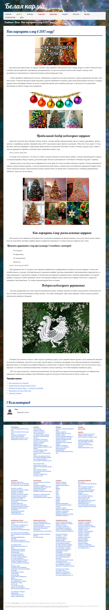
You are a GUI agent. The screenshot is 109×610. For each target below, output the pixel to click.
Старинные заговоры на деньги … (20, 490)
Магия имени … (15, 573)
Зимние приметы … (83, 539)
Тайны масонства (39, 520)
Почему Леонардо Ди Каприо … (42, 456)
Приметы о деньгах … (84, 534)
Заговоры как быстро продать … (20, 494)
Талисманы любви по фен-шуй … (42, 487)
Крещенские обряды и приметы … (65, 514)
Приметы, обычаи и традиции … (87, 546)
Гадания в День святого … (63, 485)
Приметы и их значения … (85, 522)
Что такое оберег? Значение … (86, 441)
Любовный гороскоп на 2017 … (19, 439)
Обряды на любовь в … (62, 445)
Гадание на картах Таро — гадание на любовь (26, 388)
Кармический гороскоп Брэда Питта (22, 385)
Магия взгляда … (15, 575)
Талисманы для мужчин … (40, 496)
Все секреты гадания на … (63, 515)
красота (76, 14)
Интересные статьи (17, 520)
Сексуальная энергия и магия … (42, 526)
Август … (58, 496)
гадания (41, 14)
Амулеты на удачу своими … (41, 441)
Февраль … (58, 488)
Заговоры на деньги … (17, 488)
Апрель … (58, 490)
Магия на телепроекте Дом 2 (64, 522)
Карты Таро (81, 429)
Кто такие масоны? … (39, 525)
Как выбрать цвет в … (16, 545)
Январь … (58, 502)
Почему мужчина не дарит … (64, 541)
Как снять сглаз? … (38, 476)
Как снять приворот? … (62, 534)
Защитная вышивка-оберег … (86, 440)
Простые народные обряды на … (65, 436)
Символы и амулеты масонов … (42, 523)
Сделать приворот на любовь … (65, 523)
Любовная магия (61, 520)
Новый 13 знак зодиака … (18, 436)
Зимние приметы (15, 393)
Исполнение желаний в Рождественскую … (17, 511)
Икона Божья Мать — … (84, 499)
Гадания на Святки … (61, 508)
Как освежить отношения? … (64, 554)
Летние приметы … (83, 541)
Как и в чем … (14, 584)
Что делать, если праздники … (19, 567)
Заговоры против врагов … (18, 497)
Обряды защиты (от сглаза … (64, 433)
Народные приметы (84, 520)
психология (10, 17)
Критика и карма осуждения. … (87, 490)
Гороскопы (14, 427)
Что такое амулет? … (38, 433)
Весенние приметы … (84, 540)
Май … (57, 491)
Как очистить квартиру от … (19, 540)
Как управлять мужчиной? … (64, 546)
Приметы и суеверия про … (40, 474)
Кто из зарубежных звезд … (40, 450)
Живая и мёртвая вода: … (18, 596)
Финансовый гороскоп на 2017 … (20, 438)
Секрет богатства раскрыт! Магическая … (40, 528)
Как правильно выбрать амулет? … (42, 457)
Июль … (58, 494)
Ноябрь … (58, 499)
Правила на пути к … (83, 494)
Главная (8, 14)
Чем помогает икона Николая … (87, 500)
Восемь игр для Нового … (18, 587)
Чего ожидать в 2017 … (17, 579)
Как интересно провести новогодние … (18, 592)
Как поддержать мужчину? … (64, 564)
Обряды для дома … (61, 441)
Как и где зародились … (17, 558)
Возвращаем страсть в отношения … (62, 551)
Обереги (80, 432)
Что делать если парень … (63, 569)
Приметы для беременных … (86, 525)
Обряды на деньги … (61, 432)
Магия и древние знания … (40, 522)
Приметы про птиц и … (84, 528)
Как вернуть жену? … (61, 537)
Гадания (58, 481)
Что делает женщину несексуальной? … (61, 539)
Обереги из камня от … (84, 443)
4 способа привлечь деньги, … (19, 557)
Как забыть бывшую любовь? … (64, 545)
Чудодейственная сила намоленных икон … (84, 502)
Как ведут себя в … (16, 566)
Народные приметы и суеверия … (87, 526)
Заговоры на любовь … (17, 491)
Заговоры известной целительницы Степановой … (19, 504)
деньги (19, 14)
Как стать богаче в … (38, 537)
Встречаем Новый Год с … (18, 555)
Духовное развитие (84, 481)
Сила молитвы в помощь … (86, 496)
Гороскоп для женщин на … (19, 435)
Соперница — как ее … (62, 535)
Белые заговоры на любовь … (19, 496)
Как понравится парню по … (64, 563)
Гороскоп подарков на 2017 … (19, 561)
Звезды (87, 14)
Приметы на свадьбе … (84, 523)
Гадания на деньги (61, 482)
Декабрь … (58, 500)
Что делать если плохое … (18, 549)
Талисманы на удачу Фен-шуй (20, 390)
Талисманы (37, 481)
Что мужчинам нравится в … (64, 549)
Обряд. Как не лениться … (63, 447)
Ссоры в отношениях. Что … (63, 573)
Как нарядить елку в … (84, 548)
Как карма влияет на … (17, 528)
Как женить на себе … (61, 561)
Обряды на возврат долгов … (64, 439)
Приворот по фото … (62, 525)
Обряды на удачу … (61, 435)
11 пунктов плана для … (17, 585)
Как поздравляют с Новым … (19, 581)
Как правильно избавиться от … (20, 525)
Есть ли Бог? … (82, 482)
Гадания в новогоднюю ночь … (65, 509)
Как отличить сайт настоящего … (20, 532)
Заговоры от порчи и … (17, 493)
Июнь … (58, 493)
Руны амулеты (37, 429)
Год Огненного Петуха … (18, 572)
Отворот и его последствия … (64, 529)
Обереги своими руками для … (86, 434)
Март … (58, 487)
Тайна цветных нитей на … (40, 470)
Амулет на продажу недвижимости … (38, 443)
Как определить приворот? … (64, 528)
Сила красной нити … (39, 463)
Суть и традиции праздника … (86, 487)
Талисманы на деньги (39, 485)
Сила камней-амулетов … (40, 459)
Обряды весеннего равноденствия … (61, 449)
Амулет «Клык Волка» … (39, 432)
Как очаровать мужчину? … (63, 543)
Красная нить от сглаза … (40, 465)
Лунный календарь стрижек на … (20, 560)
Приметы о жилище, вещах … (86, 531)
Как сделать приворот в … (63, 526)
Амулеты (36, 427)
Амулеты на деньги (38, 430)
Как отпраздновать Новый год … (87, 505)
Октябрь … (58, 497)
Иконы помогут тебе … (84, 497)
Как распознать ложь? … (17, 554)
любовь (30, 14)
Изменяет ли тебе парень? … (63, 572)
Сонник (80, 427)
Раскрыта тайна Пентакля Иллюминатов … (18, 551)
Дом (17, 22)
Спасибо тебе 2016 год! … (18, 594)
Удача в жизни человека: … (18, 526)
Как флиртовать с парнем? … (64, 548)
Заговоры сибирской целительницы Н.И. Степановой (20, 483)
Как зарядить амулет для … (40, 439)
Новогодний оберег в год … (86, 447)
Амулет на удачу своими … (40, 445)
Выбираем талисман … (39, 490)
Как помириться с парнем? (19, 383)
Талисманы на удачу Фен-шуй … (42, 494)
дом (21, 17)
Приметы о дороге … (84, 535)
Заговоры (14, 481)
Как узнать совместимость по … (65, 575)
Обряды (58, 427)
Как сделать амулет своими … (41, 435)
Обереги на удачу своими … (86, 435)
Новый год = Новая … (17, 582)
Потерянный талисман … (40, 488)
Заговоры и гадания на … (63, 511)
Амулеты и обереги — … (39, 451)
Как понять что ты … (61, 570)
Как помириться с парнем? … (64, 555)
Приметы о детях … (83, 529)
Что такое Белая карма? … (85, 488)
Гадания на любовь (61, 484)
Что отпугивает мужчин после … (65, 560)
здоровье (53, 14)
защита (65, 14)
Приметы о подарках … (84, 532)
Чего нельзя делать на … (17, 514)
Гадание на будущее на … (63, 503)
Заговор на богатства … (17, 499)
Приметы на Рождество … (85, 545)
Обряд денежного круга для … (64, 438)
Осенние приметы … (83, 543)
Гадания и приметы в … (62, 512)
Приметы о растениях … (84, 537)
